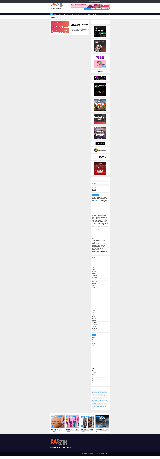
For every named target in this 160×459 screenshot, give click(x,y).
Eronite (107, 395)
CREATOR (93, 345)
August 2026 (94, 259)
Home (82, 453)
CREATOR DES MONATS (95, 347)
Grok (96, 398)
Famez (93, 397)
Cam (99, 394)
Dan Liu (104, 395)
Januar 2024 (94, 320)
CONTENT (93, 343)
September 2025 (94, 281)
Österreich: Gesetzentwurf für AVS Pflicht (98, 240)
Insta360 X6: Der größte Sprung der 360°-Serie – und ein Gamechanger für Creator (102, 430)
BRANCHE (93, 339)
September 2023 (94, 328)
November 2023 (94, 324)
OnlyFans (97, 8)
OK (89, 1)
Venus (91, 8)
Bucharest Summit (94, 394)
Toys (92, 406)
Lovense (100, 8)
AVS (106, 8)
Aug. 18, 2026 (98, 431)
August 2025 (94, 283)
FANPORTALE (94, 353)
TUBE (92, 382)
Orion (101, 403)
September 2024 (94, 304)
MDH (108, 8)
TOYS (92, 378)
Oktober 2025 (94, 279)
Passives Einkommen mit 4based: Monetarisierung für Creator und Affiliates (87, 430)
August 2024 (94, 306)
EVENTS (72, 14)
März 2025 (93, 293)
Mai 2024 (93, 312)
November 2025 (94, 277)
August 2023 (94, 330)
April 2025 (93, 291)
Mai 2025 (93, 289)
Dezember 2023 (94, 322)
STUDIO (93, 374)
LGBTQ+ (100, 400)
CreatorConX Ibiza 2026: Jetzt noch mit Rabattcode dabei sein (79, 25)
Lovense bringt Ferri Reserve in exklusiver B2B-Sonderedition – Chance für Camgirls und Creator (57, 430)
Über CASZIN (94, 14)
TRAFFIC (93, 380)
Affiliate (105, 391)
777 (95, 391)
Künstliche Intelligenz (95, 400)
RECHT (89, 14)
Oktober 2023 (94, 326)
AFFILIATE (59, 14)
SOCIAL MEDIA (94, 372)
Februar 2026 (94, 271)
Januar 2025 (94, 297)
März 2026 (93, 269)
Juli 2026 (93, 261)
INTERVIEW (77, 14)
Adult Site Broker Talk (100, 391)
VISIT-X (101, 406)
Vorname (93, 179)
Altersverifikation (94, 392)
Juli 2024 (93, 308)
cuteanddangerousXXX (98, 395)
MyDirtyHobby (103, 8)
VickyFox (98, 406)
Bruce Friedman (104, 392)
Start (87, 17)
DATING (93, 349)
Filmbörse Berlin (97, 397)
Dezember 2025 (94, 275)
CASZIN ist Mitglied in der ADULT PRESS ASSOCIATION (95, 453)
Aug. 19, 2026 (83, 431)
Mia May (93, 401)
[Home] (51, 14)
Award (101, 392)
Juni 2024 (93, 310)
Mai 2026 (93, 265)
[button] (109, 14)
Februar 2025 (94, 295)
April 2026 (93, 267)
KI (81, 14)
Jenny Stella (100, 398)
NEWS (55, 14)
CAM (85, 14)
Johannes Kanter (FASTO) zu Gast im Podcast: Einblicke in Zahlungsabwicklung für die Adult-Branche (99, 237)
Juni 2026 (93, 263)
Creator (93, 395)
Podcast (104, 403)
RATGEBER (93, 366)
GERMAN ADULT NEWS (103, 397)
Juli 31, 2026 (73, 27)
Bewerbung (85, 453)
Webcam (104, 406)
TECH (92, 376)
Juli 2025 (93, 285)
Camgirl (102, 394)
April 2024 (93, 314)
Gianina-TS (93, 398)
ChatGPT (105, 394)
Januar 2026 (94, 273)
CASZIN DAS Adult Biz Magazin (56, 8)
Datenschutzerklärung (105, 453)
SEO (92, 370)
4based (94, 8)
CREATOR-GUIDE (66, 14)
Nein (92, 1)
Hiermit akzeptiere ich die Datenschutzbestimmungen (96, 187)
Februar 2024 (94, 318)
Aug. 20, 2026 (69, 431)
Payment (93, 362)
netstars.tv (101, 401)
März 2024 (93, 316)
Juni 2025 (93, 287)
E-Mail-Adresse (94, 183)
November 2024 (94, 300)
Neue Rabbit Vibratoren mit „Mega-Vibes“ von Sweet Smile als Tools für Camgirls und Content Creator (99, 201)
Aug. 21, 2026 (54, 431)
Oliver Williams (94, 403)
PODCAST (93, 364)
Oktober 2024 (94, 302)
